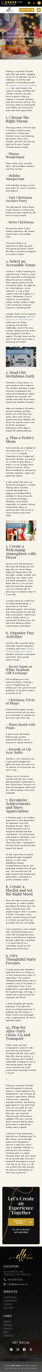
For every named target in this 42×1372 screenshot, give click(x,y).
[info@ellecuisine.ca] (5, 1284)
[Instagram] (18, 1349)
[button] (39, 10)
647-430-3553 (15, 1279)
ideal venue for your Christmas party (20, 318)
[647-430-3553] (5, 1279)
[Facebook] (24, 1349)
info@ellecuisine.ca (18, 1284)
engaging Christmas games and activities (20, 650)
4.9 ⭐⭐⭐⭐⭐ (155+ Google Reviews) (12, 3)
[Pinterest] (11, 1349)
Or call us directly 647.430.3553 (21, 1231)
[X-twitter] (31, 1349)
